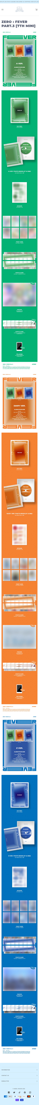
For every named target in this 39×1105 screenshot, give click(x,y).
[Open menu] (4, 9)
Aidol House (18, 1088)
